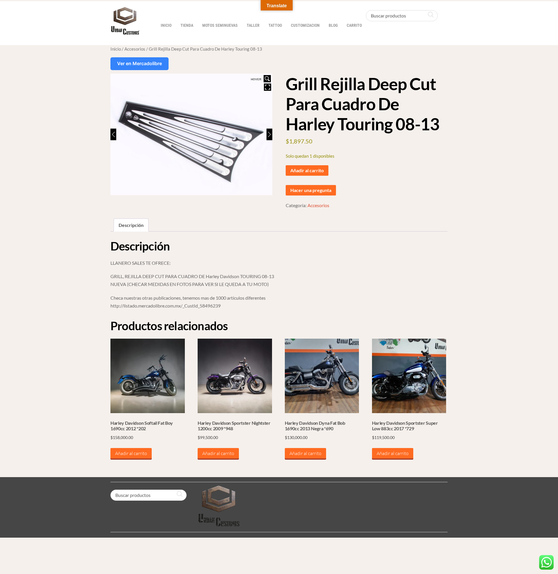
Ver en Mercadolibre (139, 63)
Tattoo (275, 25)
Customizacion (305, 25)
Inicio (166, 25)
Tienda (186, 25)
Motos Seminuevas (220, 25)
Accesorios (134, 48)
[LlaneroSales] (125, 32)
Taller (253, 25)
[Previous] (113, 134)
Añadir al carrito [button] (131, 453)
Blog (333, 25)
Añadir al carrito (307, 170)
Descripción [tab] (131, 225)
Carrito (354, 25)
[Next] (269, 134)
